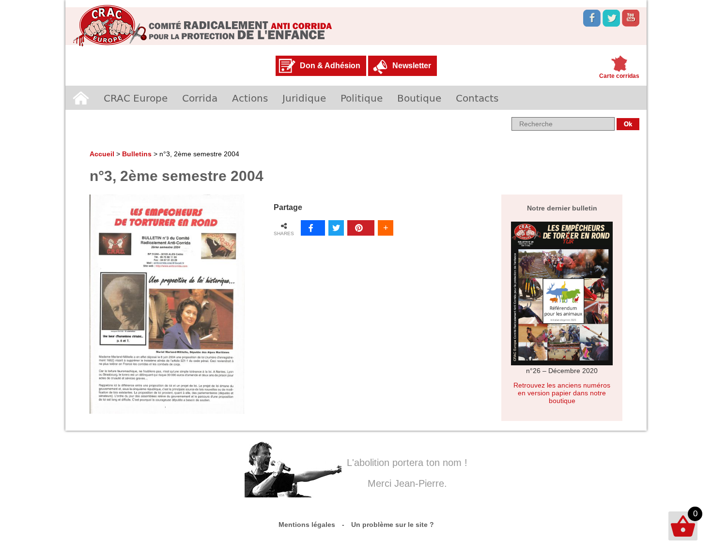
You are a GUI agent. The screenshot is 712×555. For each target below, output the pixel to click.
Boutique (419, 97)
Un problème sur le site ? (392, 524)
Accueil (80, 98)
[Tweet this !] (336, 228)
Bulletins (137, 154)
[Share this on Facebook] (313, 228)
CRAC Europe (136, 97)
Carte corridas (619, 76)
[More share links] (385, 228)
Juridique (304, 97)
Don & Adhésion (330, 65)
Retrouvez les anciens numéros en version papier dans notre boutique (561, 393)
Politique (362, 97)
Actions (250, 97)
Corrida (199, 97)
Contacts (477, 97)
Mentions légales (307, 524)
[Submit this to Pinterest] (360, 228)
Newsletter (411, 65)
